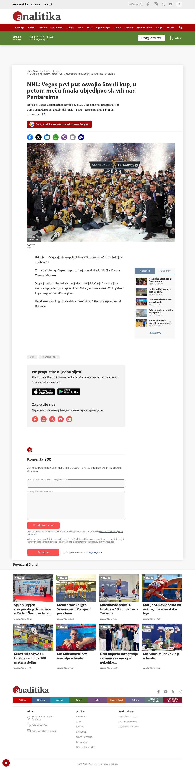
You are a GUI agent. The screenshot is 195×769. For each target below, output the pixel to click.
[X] (52, 419)
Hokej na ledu (49, 357)
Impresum (81, 716)
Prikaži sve (155, 332)
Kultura (117, 27)
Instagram (156, 4)
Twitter (163, 4)
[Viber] (64, 137)
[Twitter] (38, 137)
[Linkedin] (47, 137)
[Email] (73, 137)
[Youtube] (61, 419)
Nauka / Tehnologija (154, 700)
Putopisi (48, 4)
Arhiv (78, 721)
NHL (32, 357)
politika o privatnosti (108, 531)
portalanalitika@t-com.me (44, 731)
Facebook (148, 4)
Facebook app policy (86, 747)
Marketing (81, 732)
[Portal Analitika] (37, 16)
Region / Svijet (103, 27)
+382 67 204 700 (39, 725)
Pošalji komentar (43, 525)
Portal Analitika (34, 71)
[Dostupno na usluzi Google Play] (68, 391)
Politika (31, 27)
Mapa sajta (81, 742)
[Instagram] (44, 419)
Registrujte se (95, 552)
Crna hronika (56, 27)
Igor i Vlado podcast (128, 716)
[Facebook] (30, 137)
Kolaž (89, 27)
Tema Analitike (20, 4)
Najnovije (19, 27)
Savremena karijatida (172, 700)
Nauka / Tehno (144, 27)
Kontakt (80, 726)
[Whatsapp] (56, 137)
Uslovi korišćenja (84, 737)
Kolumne (35, 4)
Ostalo (55, 71)
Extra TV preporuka (128, 721)
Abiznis (70, 27)
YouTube (170, 4)
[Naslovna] (6, 763)
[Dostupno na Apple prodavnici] (43, 391)
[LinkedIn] (69, 419)
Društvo (43, 27)
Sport (80, 27)
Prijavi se (43, 552)
